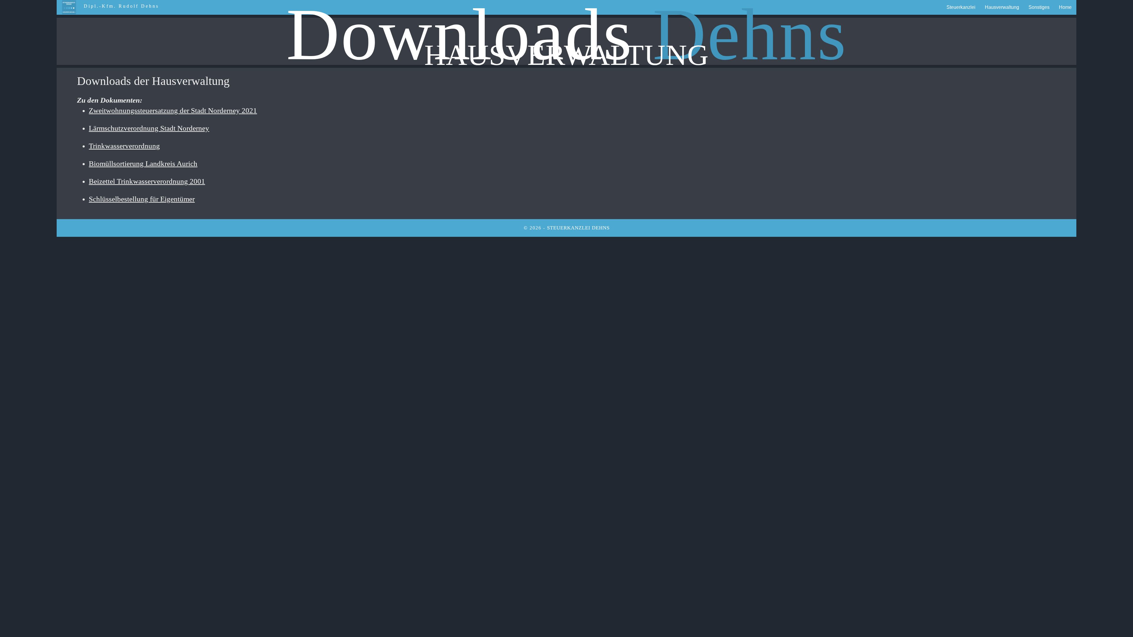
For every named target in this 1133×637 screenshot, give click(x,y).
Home (1065, 7)
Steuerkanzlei (961, 7)
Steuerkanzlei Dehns (578, 228)
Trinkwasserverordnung (124, 146)
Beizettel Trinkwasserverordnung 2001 (147, 181)
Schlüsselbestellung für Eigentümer (142, 199)
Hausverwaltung (1002, 7)
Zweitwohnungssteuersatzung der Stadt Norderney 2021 (173, 110)
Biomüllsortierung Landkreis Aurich (143, 164)
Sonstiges (1039, 7)
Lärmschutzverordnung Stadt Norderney (149, 128)
